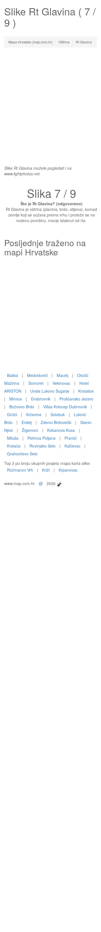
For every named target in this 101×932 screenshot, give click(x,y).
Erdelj (27, 422)
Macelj (62, 375)
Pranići (71, 438)
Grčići (12, 414)
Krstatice (86, 391)
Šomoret (35, 383)
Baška (12, 375)
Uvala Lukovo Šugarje (49, 391)
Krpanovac (68, 470)
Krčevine (34, 414)
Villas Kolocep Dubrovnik (65, 406)
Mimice (15, 399)
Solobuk (57, 414)
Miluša (13, 438)
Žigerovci (30, 430)
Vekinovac (61, 383)
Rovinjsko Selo (42, 446)
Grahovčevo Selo (22, 453)
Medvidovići (37, 375)
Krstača (13, 446)
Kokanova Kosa (61, 430)
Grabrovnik (40, 399)
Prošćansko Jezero (76, 399)
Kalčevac (73, 446)
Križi (46, 470)
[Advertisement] (50, 103)
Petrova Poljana (41, 438)
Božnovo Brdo (21, 406)
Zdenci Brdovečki (56, 422)
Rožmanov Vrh (20, 470)
